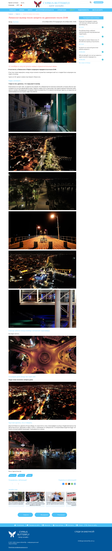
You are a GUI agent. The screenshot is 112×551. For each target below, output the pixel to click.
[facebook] (88, 6)
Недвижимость (83, 10)
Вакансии (47, 525)
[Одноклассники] (66, 484)
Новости (12, 10)
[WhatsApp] (72, 484)
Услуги (81, 525)
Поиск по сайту (92, 525)
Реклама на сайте (34, 525)
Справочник (61, 10)
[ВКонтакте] (63, 484)
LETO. (71, 10)
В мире (29, 475)
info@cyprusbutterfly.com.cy (86, 541)
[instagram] (91, 6)
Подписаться (98, 2)
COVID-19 (21, 475)
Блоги (30, 10)
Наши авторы (59, 525)
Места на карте (97, 10)
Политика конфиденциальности (18, 547)
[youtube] (102, 6)
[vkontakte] (100, 6)
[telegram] (97, 6)
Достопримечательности (45, 10)
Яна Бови (16, 22)
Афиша (21, 10)
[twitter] (94, 6)
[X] (69, 484)
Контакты (71, 525)
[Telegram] (75, 484)
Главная (11, 14)
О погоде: (11, 5)
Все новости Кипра (84, 63)
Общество (12, 475)
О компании (20, 525)
